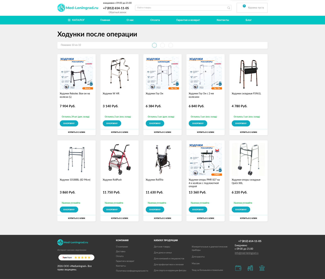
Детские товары (162, 247)
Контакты (223, 20)
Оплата (155, 20)
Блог (249, 20)
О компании (122, 247)
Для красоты (198, 257)
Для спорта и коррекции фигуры (170, 270)
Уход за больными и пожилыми (207, 270)
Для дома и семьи (163, 253)
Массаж (196, 264)
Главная (105, 20)
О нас (130, 20)
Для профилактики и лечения (168, 265)
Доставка (120, 251)
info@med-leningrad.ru (246, 253)
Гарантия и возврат (188, 20)
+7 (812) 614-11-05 (116, 8)
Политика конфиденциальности (132, 271)
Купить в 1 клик (76, 132)
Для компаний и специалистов (169, 259)
